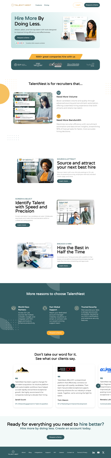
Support (48, 452)
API (55, 452)
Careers (61, 452)
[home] (21, 5)
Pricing (46, 5)
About (23, 452)
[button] (39, 5)
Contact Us (70, 452)
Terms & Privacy (82, 452)
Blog (30, 452)
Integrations (38, 452)
